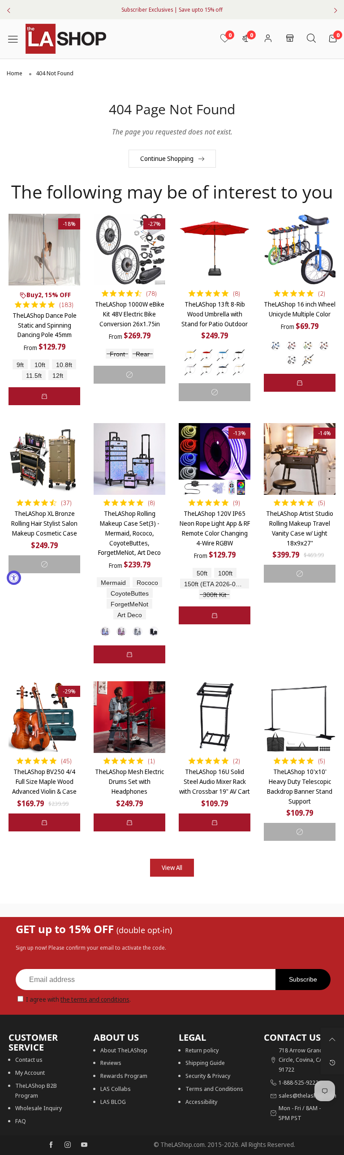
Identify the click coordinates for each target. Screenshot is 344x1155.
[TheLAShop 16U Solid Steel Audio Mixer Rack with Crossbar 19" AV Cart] (214, 717)
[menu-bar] (16, 38)
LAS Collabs (115, 1089)
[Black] (239, 355)
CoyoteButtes (130, 593)
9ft (20, 365)
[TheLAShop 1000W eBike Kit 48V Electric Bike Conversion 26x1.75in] (129, 250)
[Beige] (190, 355)
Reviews (110, 1063)
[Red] (206, 355)
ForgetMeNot (129, 604)
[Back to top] (332, 1039)
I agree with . (78, 999)
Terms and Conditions (214, 1089)
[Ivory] (239, 369)
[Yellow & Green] (308, 345)
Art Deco (129, 615)
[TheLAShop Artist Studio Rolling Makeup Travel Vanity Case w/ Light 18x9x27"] (299, 459)
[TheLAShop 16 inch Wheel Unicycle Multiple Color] (299, 250)
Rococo (147, 583)
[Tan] (206, 369)
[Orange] (324, 345)
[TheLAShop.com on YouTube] (84, 1145)
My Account (30, 1072)
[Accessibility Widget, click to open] (14, 578)
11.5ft (34, 375)
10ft (39, 365)
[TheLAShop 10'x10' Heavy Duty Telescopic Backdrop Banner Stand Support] (299, 717)
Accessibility (201, 1102)
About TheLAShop (123, 1050)
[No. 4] (154, 631)
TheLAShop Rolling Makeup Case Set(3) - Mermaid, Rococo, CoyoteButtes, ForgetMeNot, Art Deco (129, 533)
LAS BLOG (113, 1102)
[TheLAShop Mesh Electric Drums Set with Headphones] (129, 717)
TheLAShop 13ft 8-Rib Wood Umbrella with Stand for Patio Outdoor (214, 314)
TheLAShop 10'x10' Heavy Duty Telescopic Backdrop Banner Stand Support (299, 786)
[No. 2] (121, 631)
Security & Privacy (207, 1076)
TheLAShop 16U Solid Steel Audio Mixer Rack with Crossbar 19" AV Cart (214, 781)
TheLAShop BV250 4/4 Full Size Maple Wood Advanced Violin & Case (44, 781)
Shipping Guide (205, 1063)
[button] (44, 396)
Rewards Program (123, 1076)
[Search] (311, 39)
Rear (143, 354)
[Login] (268, 39)
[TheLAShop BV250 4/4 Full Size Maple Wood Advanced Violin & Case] (44, 717)
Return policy (202, 1050)
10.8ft (64, 365)
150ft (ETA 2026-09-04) (216, 584)
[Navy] (223, 369)
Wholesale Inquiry (38, 1108)
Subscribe (303, 979)
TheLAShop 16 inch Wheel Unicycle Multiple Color (299, 309)
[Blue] (223, 355)
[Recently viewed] (332, 1062)
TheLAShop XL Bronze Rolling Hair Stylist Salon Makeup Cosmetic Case (44, 523)
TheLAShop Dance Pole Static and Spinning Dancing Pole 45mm (45, 325)
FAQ (20, 1121)
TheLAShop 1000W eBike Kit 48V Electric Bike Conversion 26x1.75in (129, 314)
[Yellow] (308, 360)
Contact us (29, 1060)
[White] (190, 369)
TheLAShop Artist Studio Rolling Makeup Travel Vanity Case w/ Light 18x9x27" (299, 528)
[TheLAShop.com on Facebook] (51, 1145)
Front (117, 354)
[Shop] (290, 39)
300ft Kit (214, 595)
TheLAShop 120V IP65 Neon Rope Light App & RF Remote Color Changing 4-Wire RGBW (215, 528)
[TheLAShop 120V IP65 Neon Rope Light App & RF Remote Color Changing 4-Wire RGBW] (214, 459)
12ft (57, 375)
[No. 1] (105, 631)
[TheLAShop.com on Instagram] (67, 1145)
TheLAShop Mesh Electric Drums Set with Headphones (129, 781)
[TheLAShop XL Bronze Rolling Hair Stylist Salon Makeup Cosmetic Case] (44, 459)
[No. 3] (137, 631)
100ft (225, 573)
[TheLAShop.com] (66, 39)
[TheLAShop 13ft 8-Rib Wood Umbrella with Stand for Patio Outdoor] (214, 250)
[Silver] (292, 360)
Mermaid (113, 583)
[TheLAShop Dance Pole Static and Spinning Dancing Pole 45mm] (44, 250)
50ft (202, 573)
